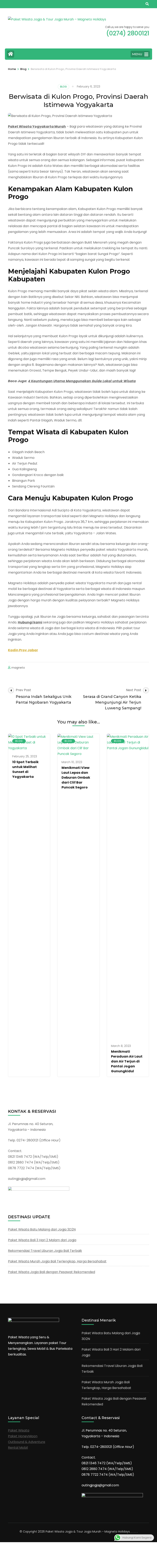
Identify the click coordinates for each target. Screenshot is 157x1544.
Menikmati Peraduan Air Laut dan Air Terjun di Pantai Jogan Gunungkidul (126, 1061)
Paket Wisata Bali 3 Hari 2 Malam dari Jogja (42, 1240)
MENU (137, 54)
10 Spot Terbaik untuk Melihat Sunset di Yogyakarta (25, 769)
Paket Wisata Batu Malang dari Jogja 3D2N (42, 1229)
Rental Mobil (18, 1447)
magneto (18, 668)
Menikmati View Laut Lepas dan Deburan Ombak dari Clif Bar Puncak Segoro (76, 777)
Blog (63, 86)
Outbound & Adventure (26, 1442)
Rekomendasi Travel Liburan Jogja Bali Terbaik (45, 1250)
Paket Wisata (18, 1430)
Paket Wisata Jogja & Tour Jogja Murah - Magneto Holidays (88, 1531)
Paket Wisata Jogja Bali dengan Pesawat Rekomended (51, 1272)
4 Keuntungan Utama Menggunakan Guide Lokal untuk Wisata (82, 381)
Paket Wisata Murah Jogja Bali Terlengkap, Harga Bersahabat (57, 1261)
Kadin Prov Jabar (23, 650)
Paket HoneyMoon (22, 1436)
